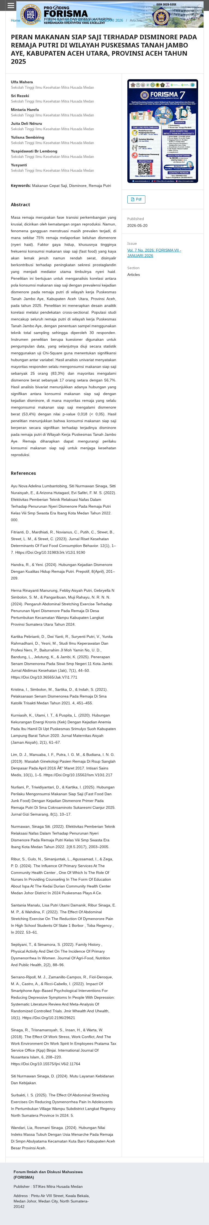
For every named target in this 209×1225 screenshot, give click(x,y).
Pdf (138, 199)
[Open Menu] (10, 5)
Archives (34, 20)
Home (15, 20)
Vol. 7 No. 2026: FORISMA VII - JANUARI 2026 (85, 20)
